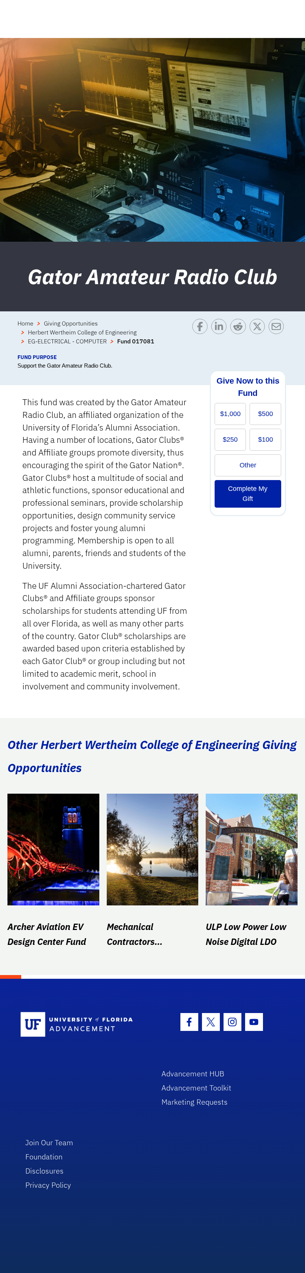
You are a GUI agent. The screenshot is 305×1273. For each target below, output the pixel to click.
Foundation (43, 1157)
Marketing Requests (194, 1102)
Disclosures (44, 1171)
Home (25, 323)
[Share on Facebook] (201, 336)
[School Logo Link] (82, 1024)
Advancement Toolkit (196, 1088)
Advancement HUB (192, 1074)
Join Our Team (49, 1142)
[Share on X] (259, 336)
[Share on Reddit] (239, 336)
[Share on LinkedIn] (220, 336)
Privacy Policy (48, 1185)
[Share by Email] (278, 336)
